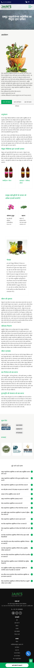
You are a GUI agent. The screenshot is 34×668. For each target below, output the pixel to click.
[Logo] (17, 594)
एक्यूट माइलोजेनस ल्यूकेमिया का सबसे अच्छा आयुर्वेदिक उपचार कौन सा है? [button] (15, 473)
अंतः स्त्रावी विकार (17, 658)
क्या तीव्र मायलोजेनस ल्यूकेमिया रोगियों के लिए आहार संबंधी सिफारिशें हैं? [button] (15, 536)
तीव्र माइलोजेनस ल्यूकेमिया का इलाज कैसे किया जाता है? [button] (14, 485)
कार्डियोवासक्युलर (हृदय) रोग (17, 644)
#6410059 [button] (19, 425)
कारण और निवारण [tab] (17, 102)
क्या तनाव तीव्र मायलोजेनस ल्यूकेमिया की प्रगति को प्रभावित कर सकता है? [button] (15, 556)
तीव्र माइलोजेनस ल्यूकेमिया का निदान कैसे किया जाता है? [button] (14, 508)
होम (17, 620)
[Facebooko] (20, 613)
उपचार (17, 628)
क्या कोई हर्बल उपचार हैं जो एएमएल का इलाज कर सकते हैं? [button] (15, 489)
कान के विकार (17, 656)
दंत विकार (17, 647)
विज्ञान (17, 625)
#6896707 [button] (19, 429)
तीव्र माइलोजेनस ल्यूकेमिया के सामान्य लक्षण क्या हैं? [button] (13, 519)
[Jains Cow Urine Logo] (6, 7)
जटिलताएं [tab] (17, 106)
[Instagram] (17, 613)
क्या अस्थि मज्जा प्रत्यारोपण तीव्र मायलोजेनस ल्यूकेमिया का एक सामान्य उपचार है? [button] (15, 575)
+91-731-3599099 (7, 2)
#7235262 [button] (19, 432)
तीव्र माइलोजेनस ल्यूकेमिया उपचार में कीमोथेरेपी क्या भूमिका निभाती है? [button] (15, 562)
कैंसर (17, 641)
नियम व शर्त (17, 634)
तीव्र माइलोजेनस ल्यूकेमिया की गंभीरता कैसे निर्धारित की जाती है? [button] (15, 529)
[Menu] (30, 7)
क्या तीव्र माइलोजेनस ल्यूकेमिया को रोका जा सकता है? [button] (14, 524)
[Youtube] (13, 613)
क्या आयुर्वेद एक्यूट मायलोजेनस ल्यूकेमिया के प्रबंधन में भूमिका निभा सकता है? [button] (15, 513)
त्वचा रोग (17, 650)
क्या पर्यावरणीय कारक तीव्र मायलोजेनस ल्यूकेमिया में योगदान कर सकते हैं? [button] (15, 542)
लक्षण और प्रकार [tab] (27, 102)
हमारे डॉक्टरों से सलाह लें (17, 665)
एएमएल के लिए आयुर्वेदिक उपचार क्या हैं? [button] (10, 494)
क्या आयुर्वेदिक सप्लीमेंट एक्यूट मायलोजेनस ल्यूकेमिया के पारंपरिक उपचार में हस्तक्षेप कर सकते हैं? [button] (14, 569)
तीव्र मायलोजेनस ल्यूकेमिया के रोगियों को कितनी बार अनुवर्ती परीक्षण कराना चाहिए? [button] (15, 582)
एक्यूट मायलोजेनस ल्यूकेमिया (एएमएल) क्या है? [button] (12, 499)
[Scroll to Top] (31, 661)
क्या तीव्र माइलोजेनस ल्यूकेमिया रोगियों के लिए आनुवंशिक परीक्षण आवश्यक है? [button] (14, 549)
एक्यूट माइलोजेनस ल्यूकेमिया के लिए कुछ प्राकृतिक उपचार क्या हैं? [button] (14, 479)
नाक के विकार (17, 653)
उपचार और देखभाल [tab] (7, 102)
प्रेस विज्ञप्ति (17, 631)
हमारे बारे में (17, 623)
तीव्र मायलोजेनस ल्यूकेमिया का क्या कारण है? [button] (11, 503)
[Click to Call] (28, 653)
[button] (6, 449)
